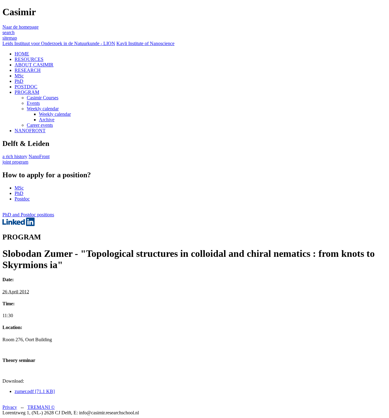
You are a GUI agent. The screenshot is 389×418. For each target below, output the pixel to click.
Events (33, 103)
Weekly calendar (43, 108)
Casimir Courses (42, 97)
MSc (19, 75)
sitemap (9, 38)
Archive (46, 119)
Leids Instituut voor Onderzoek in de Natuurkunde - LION (58, 43)
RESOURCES (29, 59)
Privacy (9, 407)
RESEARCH (28, 70)
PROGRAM (27, 92)
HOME (22, 53)
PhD (19, 81)
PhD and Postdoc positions (28, 214)
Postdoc (22, 198)
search (8, 32)
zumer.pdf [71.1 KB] (35, 391)
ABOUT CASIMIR (34, 64)
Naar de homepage (20, 27)
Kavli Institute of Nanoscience (145, 43)
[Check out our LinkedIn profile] (18, 224)
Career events (40, 125)
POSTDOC (26, 86)
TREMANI (41, 407)
